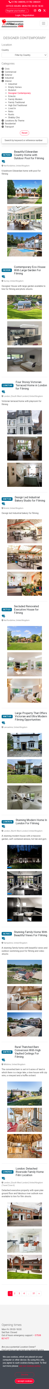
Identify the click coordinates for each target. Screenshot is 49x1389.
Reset (24, 133)
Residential (10, 123)
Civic (7, 68)
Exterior (8, 75)
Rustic (11, 114)
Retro (10, 111)
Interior (8, 81)
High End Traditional (17, 105)
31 (34, 1293)
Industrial (9, 78)
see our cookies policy (29, 1366)
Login (18, 15)
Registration (28, 15)
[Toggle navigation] (43, 23)
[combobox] (24, 55)
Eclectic (12, 96)
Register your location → (17, 11)
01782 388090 (18, 2)
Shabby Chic (14, 117)
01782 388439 (33, 2)
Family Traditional (16, 102)
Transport (9, 126)
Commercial (10, 72)
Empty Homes (15, 87)
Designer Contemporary (19, 93)
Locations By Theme (14, 120)
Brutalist (12, 90)
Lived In (12, 108)
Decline (24, 1374)
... (28, 1293)
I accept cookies (24, 1381)
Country (5, 50)
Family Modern (15, 99)
